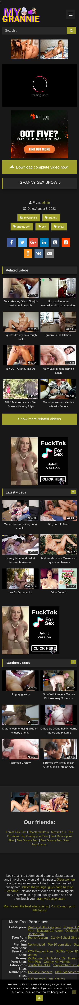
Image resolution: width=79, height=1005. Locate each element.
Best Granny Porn (27, 840)
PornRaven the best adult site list (26, 906)
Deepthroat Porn (39, 831)
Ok (39, 998)
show (61, 226)
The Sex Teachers (40, 972)
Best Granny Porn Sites (55, 840)
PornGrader (39, 844)
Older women (66, 879)
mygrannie (30, 217)
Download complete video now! (42, 167)
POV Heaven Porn (40, 951)
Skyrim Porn (58, 831)
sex (44, 226)
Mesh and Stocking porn (44, 927)
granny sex (23, 226)
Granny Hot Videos (57, 961)
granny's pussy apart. (50, 898)
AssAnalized (36, 944)
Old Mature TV (55, 958)
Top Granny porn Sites (34, 836)
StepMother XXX (39, 965)
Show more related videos (39, 419)
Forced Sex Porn (16, 831)
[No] (74, 992)
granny (53, 217)
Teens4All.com (38, 937)
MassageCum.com (50, 930)
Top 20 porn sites (59, 944)
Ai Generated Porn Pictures (46, 979)
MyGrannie (35, 958)
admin (45, 202)
